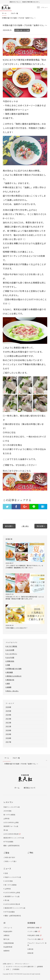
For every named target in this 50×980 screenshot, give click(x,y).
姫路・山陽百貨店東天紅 (11, 845)
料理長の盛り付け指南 (22, 30)
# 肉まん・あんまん (12, 691)
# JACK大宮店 (8, 881)
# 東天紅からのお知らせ (14, 676)
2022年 (8, 722)
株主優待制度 (7, 947)
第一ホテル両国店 (9, 815)
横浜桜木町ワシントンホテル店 (13, 838)
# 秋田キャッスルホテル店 (12, 877)
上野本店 (6, 818)
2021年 (8, 726)
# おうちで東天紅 (11, 646)
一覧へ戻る (25, 526)
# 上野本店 (7, 889)
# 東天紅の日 (10, 680)
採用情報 (31, 922)
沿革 (7, 969)
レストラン (8, 802)
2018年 (8, 738)
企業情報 (40, 966)
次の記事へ (41, 526)
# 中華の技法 (10, 661)
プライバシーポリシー (22, 964)
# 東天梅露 (9, 672)
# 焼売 (8, 683)
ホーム (17, 788)
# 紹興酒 (8, 687)
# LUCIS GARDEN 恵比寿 (11, 904)
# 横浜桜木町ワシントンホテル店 (14, 908)
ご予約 (30, 852)
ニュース (7, 868)
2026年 (8, 707)
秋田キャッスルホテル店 (11, 807)
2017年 (8, 742)
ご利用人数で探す (9, 857)
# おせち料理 (10, 650)
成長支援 (30, 953)
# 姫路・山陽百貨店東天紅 (12, 916)
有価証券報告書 (8, 943)
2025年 (8, 711)
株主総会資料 (7, 931)
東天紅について (30, 788)
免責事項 (6, 951)
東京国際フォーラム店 (10, 826)
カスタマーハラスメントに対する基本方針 (20, 966)
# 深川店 (6, 900)
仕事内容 (30, 949)
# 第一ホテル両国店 (10, 885)
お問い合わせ (7, 964)
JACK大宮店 (7, 811)
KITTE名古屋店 (8, 842)
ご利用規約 (15, 969)
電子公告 (6, 939)
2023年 (8, 719)
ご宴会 (6, 852)
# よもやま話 (10, 657)
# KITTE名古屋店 (9, 912)
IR (4, 922)
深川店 (5, 830)
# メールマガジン (11, 654)
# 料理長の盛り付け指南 (14, 669)
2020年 (8, 730)
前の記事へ (9, 526)
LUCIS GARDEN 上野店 (11, 822)
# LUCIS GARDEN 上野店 (11, 892)
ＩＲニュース (7, 928)
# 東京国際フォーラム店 (11, 896)
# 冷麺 (8, 665)
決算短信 (6, 935)
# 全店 (5, 873)
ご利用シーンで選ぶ (10, 861)
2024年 (8, 715)
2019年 (8, 734)
